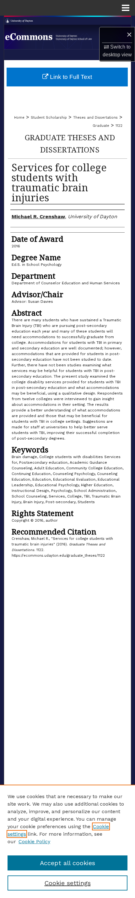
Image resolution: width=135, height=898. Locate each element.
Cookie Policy (34, 841)
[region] (67, 841)
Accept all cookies (67, 863)
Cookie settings (68, 883)
